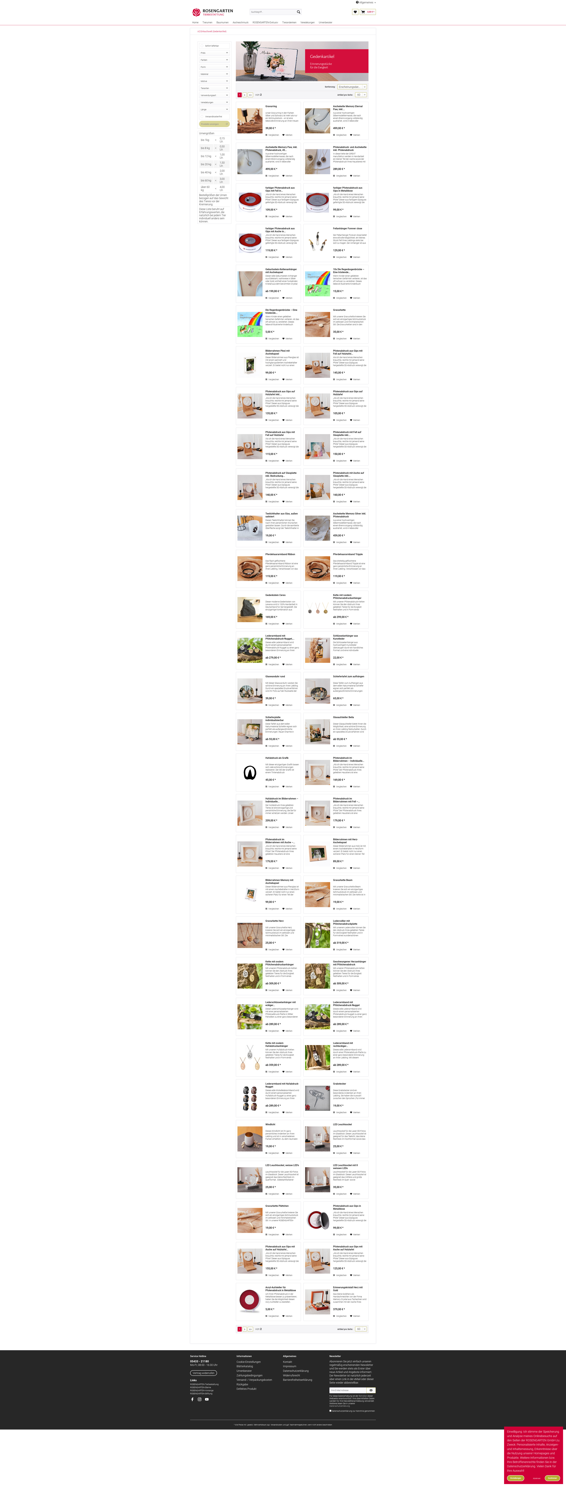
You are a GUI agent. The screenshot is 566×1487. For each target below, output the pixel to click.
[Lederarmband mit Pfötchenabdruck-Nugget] (317, 1017)
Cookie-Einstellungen (249, 1361)
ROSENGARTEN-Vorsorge (201, 1390)
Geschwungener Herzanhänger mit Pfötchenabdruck (349, 963)
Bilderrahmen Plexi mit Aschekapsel (277, 352)
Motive (204, 81)
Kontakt (287, 1361)
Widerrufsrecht (291, 1375)
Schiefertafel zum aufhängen (348, 676)
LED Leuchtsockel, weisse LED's (282, 1165)
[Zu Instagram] (201, 1400)
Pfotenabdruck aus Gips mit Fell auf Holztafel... (347, 352)
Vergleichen (273, 135)
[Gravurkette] (317, 324)
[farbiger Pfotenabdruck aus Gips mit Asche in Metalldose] (250, 243)
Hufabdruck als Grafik (276, 758)
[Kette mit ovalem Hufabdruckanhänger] (250, 1058)
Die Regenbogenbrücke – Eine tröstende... (281, 311)
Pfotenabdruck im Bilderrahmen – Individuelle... (348, 759)
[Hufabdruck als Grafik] (250, 772)
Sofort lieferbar (212, 46)
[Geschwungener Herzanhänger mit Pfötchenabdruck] (317, 976)
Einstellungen (515, 1478)
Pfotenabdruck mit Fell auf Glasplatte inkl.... (347, 433)
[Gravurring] (250, 121)
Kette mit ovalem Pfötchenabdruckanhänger (279, 963)
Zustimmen (552, 1478)
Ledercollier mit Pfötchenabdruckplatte (345, 922)
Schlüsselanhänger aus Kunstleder (345, 637)
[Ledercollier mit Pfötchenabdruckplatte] (317, 935)
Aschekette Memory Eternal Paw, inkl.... (348, 108)
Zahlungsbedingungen (250, 1375)
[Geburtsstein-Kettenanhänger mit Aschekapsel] (250, 284)
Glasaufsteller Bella (343, 717)
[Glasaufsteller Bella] (317, 732)
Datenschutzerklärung (296, 1370)
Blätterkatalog (245, 1366)
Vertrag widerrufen (203, 1373)
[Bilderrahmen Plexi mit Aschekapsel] (250, 365)
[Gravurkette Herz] (250, 935)
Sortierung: (330, 87)
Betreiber (363, 1396)
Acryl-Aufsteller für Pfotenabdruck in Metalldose (280, 1289)
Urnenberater (244, 1370)
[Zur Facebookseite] (193, 1400)
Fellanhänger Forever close (347, 228)
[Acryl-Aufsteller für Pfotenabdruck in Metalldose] (250, 1302)
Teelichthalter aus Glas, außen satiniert (281, 515)
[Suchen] (299, 12)
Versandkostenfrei (213, 116)
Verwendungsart (208, 95)
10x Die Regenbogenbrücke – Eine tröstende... (348, 271)
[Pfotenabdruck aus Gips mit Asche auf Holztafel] (317, 1261)
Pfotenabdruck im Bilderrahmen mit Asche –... (280, 841)
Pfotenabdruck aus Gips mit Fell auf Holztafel (280, 433)
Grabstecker (339, 1083)
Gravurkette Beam (342, 880)
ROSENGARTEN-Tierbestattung (204, 1384)
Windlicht (270, 1124)
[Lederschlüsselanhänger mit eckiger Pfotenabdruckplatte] (250, 1017)
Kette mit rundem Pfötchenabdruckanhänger (347, 596)
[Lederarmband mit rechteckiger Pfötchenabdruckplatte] (317, 1058)
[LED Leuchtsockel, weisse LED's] (250, 1180)
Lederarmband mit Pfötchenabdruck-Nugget (346, 1004)
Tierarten (205, 88)
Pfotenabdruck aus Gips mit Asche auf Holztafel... (280, 1248)
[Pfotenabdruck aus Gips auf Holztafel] (317, 406)
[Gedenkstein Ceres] (250, 610)
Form (203, 67)
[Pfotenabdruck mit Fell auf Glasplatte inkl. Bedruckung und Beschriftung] (317, 447)
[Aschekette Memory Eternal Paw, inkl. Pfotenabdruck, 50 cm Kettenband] (317, 121)
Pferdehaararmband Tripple (348, 554)
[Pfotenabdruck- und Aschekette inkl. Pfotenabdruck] (317, 162)
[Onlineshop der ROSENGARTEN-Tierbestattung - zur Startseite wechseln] (212, 12)
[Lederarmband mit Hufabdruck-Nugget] (250, 1098)
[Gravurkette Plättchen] (250, 1220)
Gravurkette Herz (274, 921)
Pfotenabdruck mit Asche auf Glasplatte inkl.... (348, 474)
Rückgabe (242, 1384)
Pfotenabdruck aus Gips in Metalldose (347, 1207)
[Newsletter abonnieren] (371, 1390)
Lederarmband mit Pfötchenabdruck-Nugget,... (279, 637)
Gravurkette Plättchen (277, 1206)
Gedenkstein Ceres (275, 595)
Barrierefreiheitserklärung (297, 1379)
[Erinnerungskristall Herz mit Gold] (317, 1302)
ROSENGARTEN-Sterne (200, 1387)
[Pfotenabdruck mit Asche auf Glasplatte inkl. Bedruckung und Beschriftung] (317, 487)
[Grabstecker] (317, 1098)
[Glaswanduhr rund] (250, 691)
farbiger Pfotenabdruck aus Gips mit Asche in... (280, 230)
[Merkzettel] (355, 12)
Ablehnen (537, 1478)
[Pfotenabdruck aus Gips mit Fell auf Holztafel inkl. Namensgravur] (317, 365)
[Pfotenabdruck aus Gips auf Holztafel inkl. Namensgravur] (250, 406)
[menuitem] (276, 12)
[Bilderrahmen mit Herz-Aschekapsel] (317, 854)
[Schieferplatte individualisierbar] (250, 732)
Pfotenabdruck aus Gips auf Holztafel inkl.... (280, 393)
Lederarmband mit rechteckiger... (343, 1044)
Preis (203, 53)
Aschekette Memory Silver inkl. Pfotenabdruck (349, 515)
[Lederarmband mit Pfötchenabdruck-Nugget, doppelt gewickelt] (250, 650)
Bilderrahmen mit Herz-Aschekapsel (345, 841)
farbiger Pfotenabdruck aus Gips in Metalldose (347, 189)
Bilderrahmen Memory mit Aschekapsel (279, 881)
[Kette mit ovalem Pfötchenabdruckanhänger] (250, 976)
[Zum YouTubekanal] (208, 1400)
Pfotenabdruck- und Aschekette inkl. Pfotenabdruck (350, 148)
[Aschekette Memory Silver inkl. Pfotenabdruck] (317, 528)
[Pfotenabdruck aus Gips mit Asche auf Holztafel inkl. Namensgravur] (250, 1261)
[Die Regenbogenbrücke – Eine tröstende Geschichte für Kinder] (250, 324)
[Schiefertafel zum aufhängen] (317, 691)
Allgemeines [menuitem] (366, 2)
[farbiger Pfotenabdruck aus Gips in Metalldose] (317, 202)
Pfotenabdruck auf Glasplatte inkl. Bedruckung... (281, 474)
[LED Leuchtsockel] (317, 1139)
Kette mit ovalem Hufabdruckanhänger (276, 1044)
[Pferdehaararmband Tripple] (317, 569)
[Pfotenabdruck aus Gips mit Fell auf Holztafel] (250, 447)
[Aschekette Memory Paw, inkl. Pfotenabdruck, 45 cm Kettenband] (250, 162)
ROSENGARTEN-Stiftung (201, 1393)
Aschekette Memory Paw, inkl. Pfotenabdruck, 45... (281, 148)
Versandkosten (276, 1425)
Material (204, 74)
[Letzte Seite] (250, 95)
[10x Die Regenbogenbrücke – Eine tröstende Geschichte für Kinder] (317, 284)
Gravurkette (339, 310)
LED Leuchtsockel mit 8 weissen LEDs (345, 1167)
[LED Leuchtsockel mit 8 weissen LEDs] (317, 1180)
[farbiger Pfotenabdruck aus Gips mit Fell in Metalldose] (250, 202)
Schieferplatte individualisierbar (274, 719)
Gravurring (271, 106)
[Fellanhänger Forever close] (317, 243)
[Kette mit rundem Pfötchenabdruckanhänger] (317, 610)
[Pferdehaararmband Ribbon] (250, 569)
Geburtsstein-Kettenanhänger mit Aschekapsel (281, 271)
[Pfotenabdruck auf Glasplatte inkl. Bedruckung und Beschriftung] (250, 487)
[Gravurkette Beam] (317, 895)
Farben (204, 60)
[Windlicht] (250, 1139)
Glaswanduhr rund (275, 676)
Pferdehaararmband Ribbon (280, 554)
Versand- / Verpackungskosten (254, 1379)
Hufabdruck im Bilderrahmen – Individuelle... (281, 800)
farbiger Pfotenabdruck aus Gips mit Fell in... (280, 189)
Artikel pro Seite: (345, 95)
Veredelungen (207, 102)
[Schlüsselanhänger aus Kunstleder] (317, 650)
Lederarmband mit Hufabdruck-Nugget (282, 1085)
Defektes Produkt (246, 1388)
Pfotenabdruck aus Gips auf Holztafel (348, 393)
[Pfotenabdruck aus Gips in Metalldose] (317, 1220)
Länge (203, 109)
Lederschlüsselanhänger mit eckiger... (280, 1004)
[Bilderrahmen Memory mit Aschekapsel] (250, 895)
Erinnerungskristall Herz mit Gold (348, 1289)
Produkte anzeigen (210, 124)
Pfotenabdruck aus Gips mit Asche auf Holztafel (347, 1248)
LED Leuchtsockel (342, 1124)
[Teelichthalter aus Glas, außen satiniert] (250, 528)
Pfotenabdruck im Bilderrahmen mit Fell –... (346, 800)
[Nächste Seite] (245, 95)
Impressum (289, 1366)
